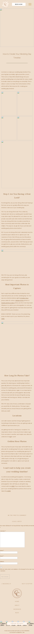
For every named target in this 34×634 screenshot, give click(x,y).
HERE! (3, 319)
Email (2, 556)
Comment (3, 531)
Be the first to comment (17, 515)
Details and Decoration (7, 303)
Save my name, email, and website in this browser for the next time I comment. (17, 570)
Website (2, 561)
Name (2, 550)
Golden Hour (24, 298)
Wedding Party (19, 300)
